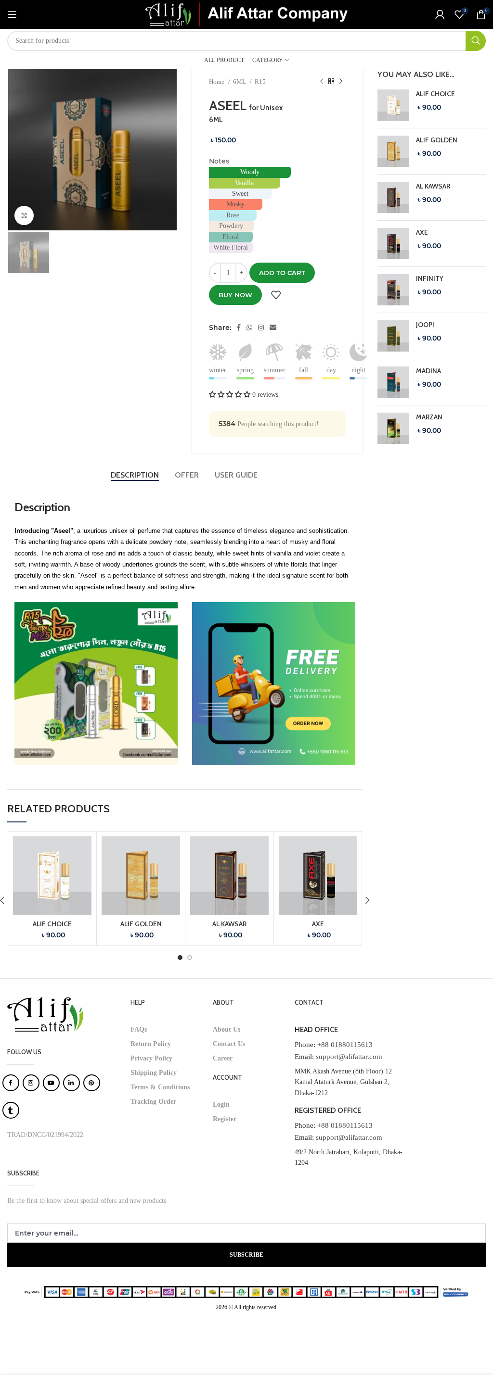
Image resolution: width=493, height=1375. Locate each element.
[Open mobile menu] (12, 14)
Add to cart (282, 273)
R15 (260, 81)
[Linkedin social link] (273, 327)
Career (223, 1058)
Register (224, 1119)
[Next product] (341, 82)
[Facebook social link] (239, 327)
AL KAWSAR (229, 924)
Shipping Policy (153, 1072)
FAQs (138, 1029)
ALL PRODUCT (224, 60)
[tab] (135, 475)
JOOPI (425, 324)
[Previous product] (321, 82)
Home (217, 81)
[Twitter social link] (249, 327)
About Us (226, 1029)
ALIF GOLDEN (141, 924)
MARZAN (429, 417)
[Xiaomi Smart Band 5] (393, 105)
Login (221, 1104)
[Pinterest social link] (261, 327)
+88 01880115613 (345, 1044)
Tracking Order (153, 1101)
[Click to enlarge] (24, 215)
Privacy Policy (151, 1058)
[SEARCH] (476, 41)
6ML (240, 81)
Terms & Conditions (160, 1087)
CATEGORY (267, 60)
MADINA (428, 370)
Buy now (235, 295)
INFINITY (429, 278)
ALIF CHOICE (52, 924)
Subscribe (246, 1254)
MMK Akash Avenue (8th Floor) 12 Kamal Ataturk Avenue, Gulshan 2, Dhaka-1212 (343, 1082)
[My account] (440, 14)
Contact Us (229, 1043)
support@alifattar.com (349, 1056)
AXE (318, 924)
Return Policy (150, 1043)
